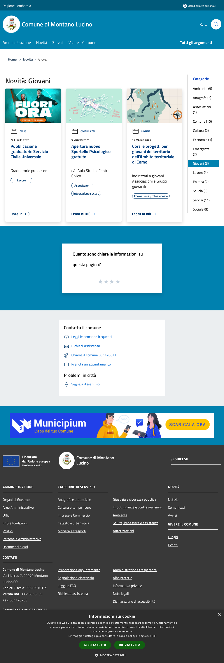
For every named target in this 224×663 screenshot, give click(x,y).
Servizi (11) (201, 200)
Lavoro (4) (200, 172)
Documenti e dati (15, 546)
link (154, 636)
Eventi (173, 544)
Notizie (145, 131)
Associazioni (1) (202, 109)
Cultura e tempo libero (74, 507)
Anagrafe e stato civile (74, 499)
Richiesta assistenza (73, 593)
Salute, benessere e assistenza (135, 523)
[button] (112, 655)
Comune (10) (202, 121)
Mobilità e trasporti (72, 531)
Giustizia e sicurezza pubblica (134, 499)
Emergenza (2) (201, 151)
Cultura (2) (201, 130)
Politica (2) (200, 181)
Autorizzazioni (123, 530)
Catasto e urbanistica (73, 523)
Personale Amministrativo (22, 538)
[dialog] (112, 636)
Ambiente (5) (202, 88)
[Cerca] (216, 24)
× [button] (219, 614)
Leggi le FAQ (67, 585)
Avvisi (23, 131)
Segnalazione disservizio (76, 577)
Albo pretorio (122, 577)
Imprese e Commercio (74, 515)
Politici (8, 531)
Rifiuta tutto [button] (129, 645)
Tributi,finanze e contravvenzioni (137, 507)
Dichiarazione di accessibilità (134, 601)
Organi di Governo (16, 499)
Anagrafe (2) (202, 97)
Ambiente (120, 515)
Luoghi (173, 536)
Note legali (121, 593)
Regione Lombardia (17, 5)
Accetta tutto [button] (95, 645)
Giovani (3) (201, 163)
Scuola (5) (200, 190)
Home (12, 59)
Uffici (6, 515)
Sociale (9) (200, 209)
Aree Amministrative (18, 507)
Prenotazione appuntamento (79, 570)
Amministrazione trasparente (135, 570)
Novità (28, 59)
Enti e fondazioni (15, 523)
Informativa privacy (127, 585)
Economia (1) (202, 139)
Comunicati (87, 131)
